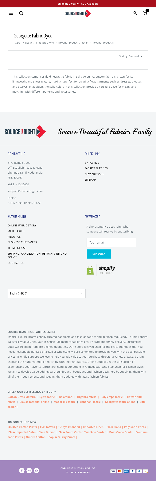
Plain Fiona (114, 427)
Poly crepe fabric (112, 397)
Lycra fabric (47, 397)
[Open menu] (11, 13)
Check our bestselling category (32, 392)
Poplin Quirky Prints (62, 437)
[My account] (134, 13)
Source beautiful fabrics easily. (32, 332)
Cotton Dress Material (22, 397)
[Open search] (21, 13)
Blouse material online (34, 402)
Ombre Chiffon (35, 437)
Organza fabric (86, 397)
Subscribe (98, 254)
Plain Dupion (47, 432)
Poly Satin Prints (135, 427)
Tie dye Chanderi (69, 427)
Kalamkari (65, 397)
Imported (89, 427)
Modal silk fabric (64, 402)
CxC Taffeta (47, 427)
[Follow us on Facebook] (22, 470)
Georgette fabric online (120, 402)
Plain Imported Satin (22, 432)
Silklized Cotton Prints (22, 427)
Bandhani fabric (90, 402)
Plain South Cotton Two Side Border (82, 432)
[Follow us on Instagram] (29, 470)
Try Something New (22, 422)
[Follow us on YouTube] (36, 470)
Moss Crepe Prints (120, 432)
